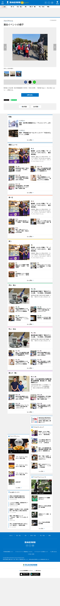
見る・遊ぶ (19, 6)
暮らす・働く (33, 6)
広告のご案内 (31, 554)
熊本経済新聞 (13, 2)
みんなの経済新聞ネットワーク (30, 565)
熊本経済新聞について (8, 551)
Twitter (49, 2)
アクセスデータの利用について (42, 551)
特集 (48, 6)
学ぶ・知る (41, 6)
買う (26, 6)
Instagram (52, 2)
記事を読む (30, 95)
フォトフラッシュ (8, 20)
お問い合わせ (54, 551)
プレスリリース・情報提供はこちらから (24, 551)
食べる (12, 6)
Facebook (45, 2)
